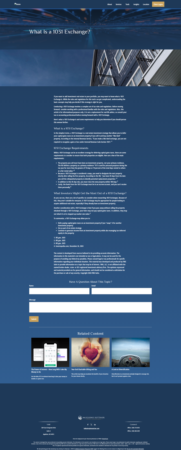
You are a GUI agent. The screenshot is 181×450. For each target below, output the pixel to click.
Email (94, 285)
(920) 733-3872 (136, 428)
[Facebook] (87, 424)
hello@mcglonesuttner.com (91, 428)
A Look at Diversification (120, 369)
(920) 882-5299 (136, 431)
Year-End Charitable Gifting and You (84, 369)
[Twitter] (91, 424)
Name (31, 285)
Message (32, 299)
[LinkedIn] (95, 424)
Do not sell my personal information (135, 449)
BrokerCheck (105, 438)
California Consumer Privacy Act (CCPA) (84, 449)
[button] (110, 4)
